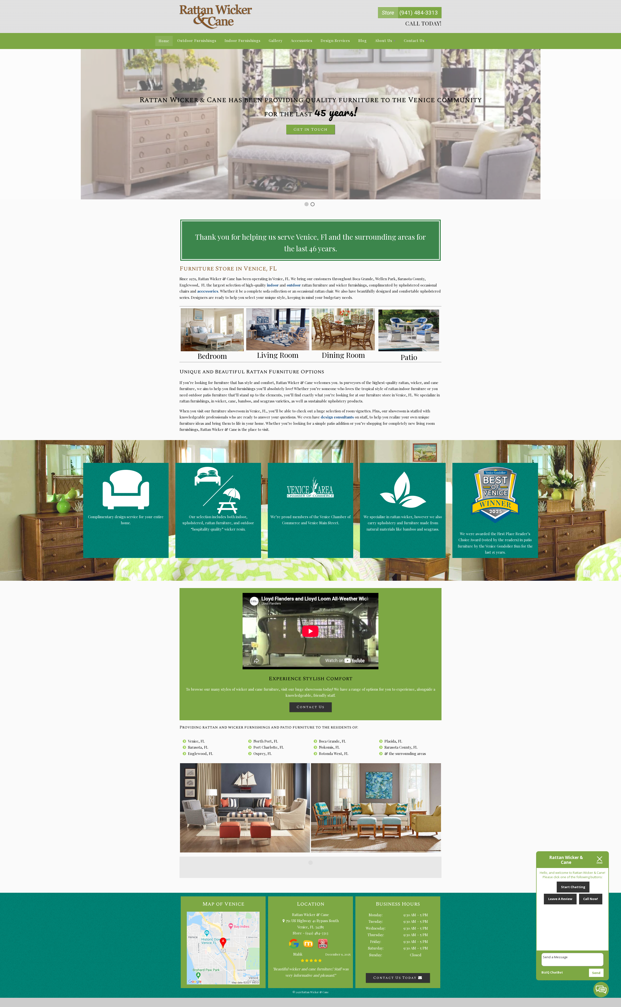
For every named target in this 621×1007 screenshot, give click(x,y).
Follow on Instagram (313, 871)
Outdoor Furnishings (196, 40)
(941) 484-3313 (410, 12)
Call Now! (590, 899)
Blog (362, 40)
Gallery (276, 40)
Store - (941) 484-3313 (310, 933)
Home (164, 40)
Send (596, 973)
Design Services (335, 40)
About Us (383, 40)
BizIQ (545, 972)
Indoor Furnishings (243, 40)
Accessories (301, 40)
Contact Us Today (395, 978)
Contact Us (414, 40)
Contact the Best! (310, 155)
